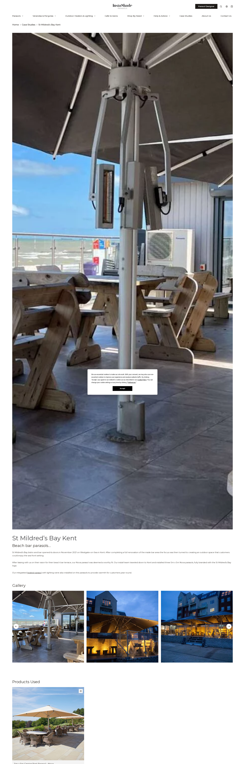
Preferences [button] (132, 382)
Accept (122, 388)
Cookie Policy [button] (141, 380)
